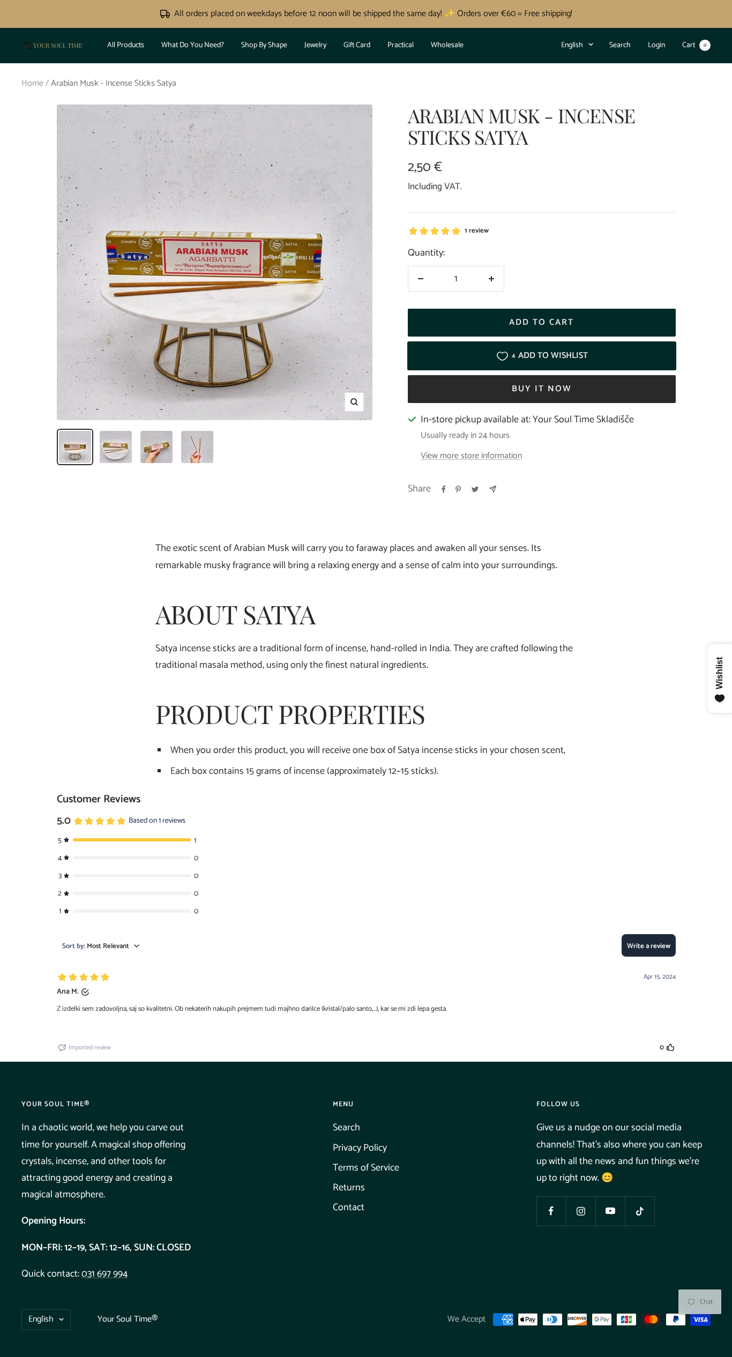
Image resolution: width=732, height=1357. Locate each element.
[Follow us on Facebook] (551, 1211)
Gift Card (356, 45)
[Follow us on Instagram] (580, 1211)
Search (620, 45)
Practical (400, 45)
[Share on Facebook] (444, 489)
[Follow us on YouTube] (610, 1211)
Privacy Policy (360, 1148)
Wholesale (447, 45)
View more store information (471, 456)
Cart (694, 45)
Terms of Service (366, 1168)
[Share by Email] (492, 489)
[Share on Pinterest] (458, 489)
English (572, 45)
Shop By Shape (264, 45)
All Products (125, 45)
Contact (348, 1207)
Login (656, 45)
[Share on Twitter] (475, 489)
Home (32, 83)
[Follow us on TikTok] (639, 1211)
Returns (349, 1188)
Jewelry (315, 45)
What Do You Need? (192, 45)
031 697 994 (104, 1274)
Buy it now (542, 389)
